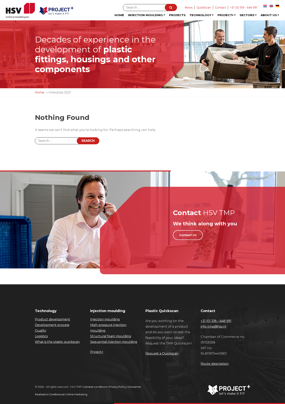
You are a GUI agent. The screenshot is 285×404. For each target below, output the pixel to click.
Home (119, 15)
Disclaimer (134, 386)
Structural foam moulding (110, 336)
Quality (40, 330)
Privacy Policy (117, 386)
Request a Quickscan (161, 353)
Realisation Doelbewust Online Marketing (61, 394)
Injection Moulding (145, 15)
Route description (215, 364)
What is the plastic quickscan (57, 342)
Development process (52, 325)
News (189, 7)
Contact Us (188, 235)
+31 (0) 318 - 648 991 (243, 7)
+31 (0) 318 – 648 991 (216, 321)
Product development (52, 319)
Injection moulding (105, 319)
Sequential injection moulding (113, 342)
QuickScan (204, 7)
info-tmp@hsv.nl (213, 326)
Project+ (225, 15)
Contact (220, 7)
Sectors (247, 15)
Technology (200, 15)
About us (269, 15)
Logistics (41, 336)
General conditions (95, 386)
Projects (177, 15)
